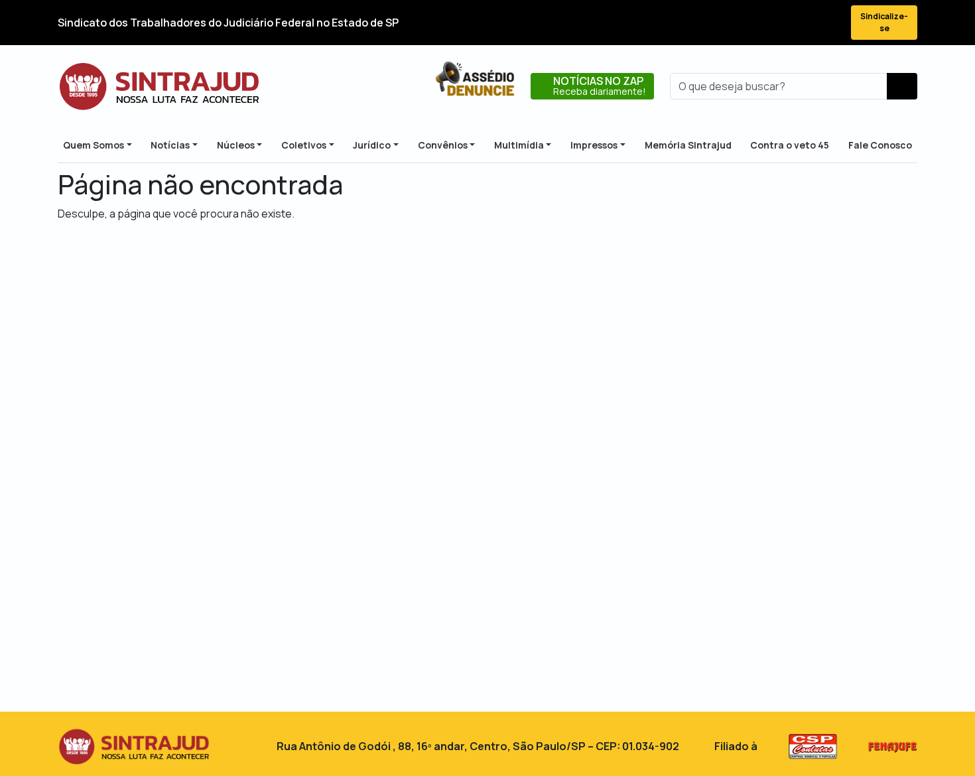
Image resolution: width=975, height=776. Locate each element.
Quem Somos (93, 145)
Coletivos (303, 145)
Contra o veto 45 (789, 145)
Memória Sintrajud (688, 145)
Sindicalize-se (884, 22)
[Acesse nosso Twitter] (757, 23)
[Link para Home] (159, 86)
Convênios (443, 145)
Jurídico (372, 145)
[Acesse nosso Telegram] (828, 23)
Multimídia (519, 145)
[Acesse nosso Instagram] (780, 23)
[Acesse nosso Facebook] (733, 23)
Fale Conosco (880, 145)
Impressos (594, 145)
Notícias (170, 145)
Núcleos (236, 145)
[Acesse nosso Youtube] (804, 23)
